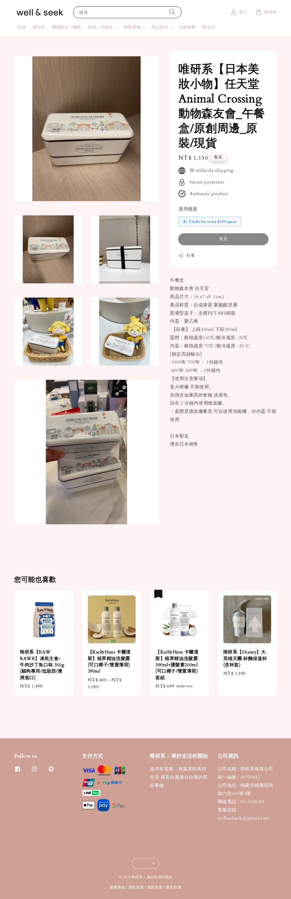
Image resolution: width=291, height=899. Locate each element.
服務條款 (117, 887)
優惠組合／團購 (66, 27)
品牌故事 (187, 27)
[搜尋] (172, 12)
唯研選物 (132, 27)
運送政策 (173, 887)
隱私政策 (136, 887)
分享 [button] (190, 255)
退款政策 (155, 887)
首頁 (22, 27)
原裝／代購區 (100, 27)
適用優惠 (187, 209)
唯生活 (209, 27)
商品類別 (159, 27)
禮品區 (39, 27)
